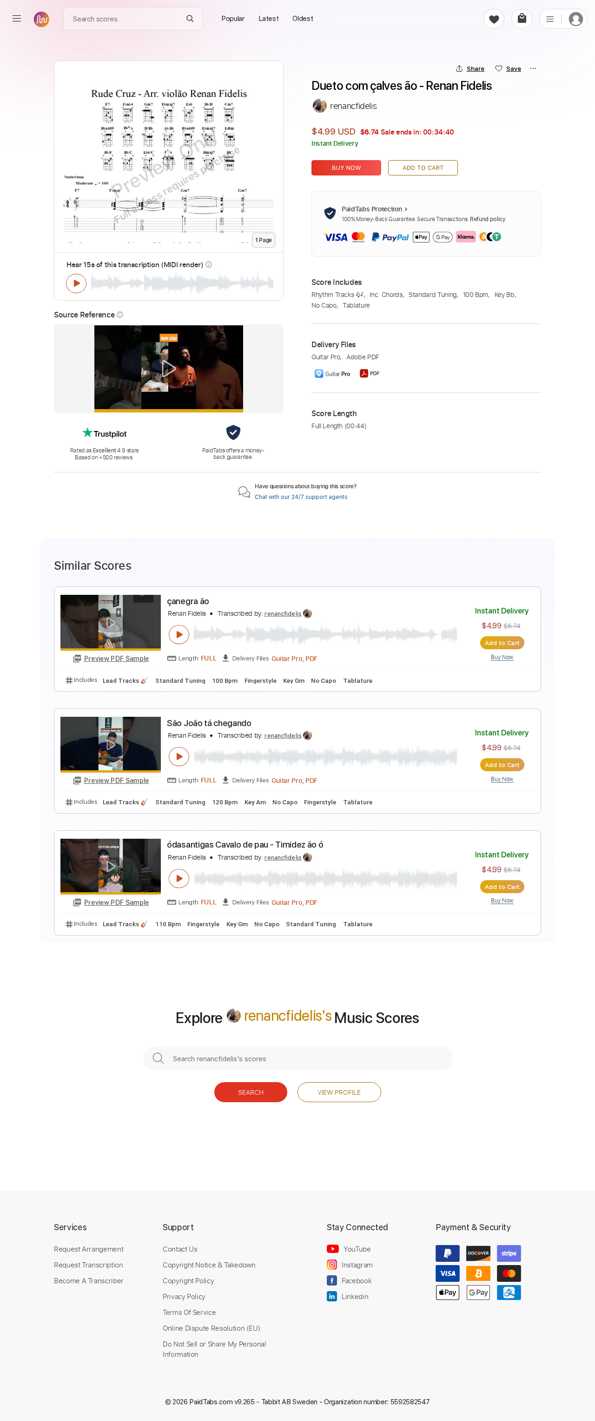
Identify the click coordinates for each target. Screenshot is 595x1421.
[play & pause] (76, 283)
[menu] (16, 18)
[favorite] (493, 19)
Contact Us (180, 1248)
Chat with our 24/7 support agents (301, 497)
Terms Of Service (189, 1312)
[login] (576, 19)
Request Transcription (88, 1264)
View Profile (339, 1092)
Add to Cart (423, 167)
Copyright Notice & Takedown (209, 1264)
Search (251, 1092)
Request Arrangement (88, 1248)
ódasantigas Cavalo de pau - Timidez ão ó (245, 844)
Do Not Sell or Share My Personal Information (214, 1349)
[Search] (190, 19)
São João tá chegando (209, 723)
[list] (550, 19)
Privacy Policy (184, 1296)
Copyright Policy (188, 1280)
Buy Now (346, 167)
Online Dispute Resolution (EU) (211, 1328)
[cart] (521, 19)
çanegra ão (188, 601)
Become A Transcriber (89, 1280)
